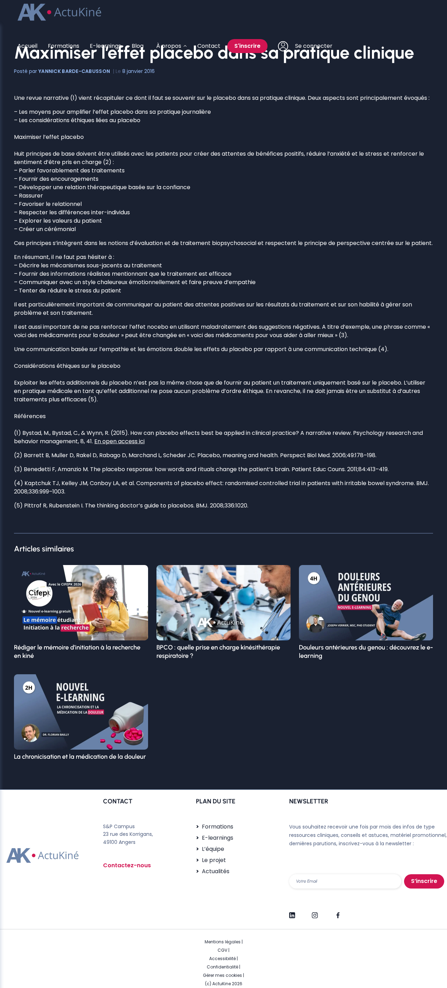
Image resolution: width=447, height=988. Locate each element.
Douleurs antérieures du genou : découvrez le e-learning (366, 652)
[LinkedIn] (292, 912)
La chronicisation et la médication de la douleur (80, 756)
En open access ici (119, 441)
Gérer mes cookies (222, 975)
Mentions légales (223, 942)
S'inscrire (247, 46)
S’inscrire (424, 881)
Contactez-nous (127, 865)
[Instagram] (315, 912)
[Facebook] (337, 912)
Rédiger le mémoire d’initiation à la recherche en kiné (77, 652)
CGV (222, 950)
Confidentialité (222, 967)
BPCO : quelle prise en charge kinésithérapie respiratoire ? (218, 652)
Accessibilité (222, 958)
